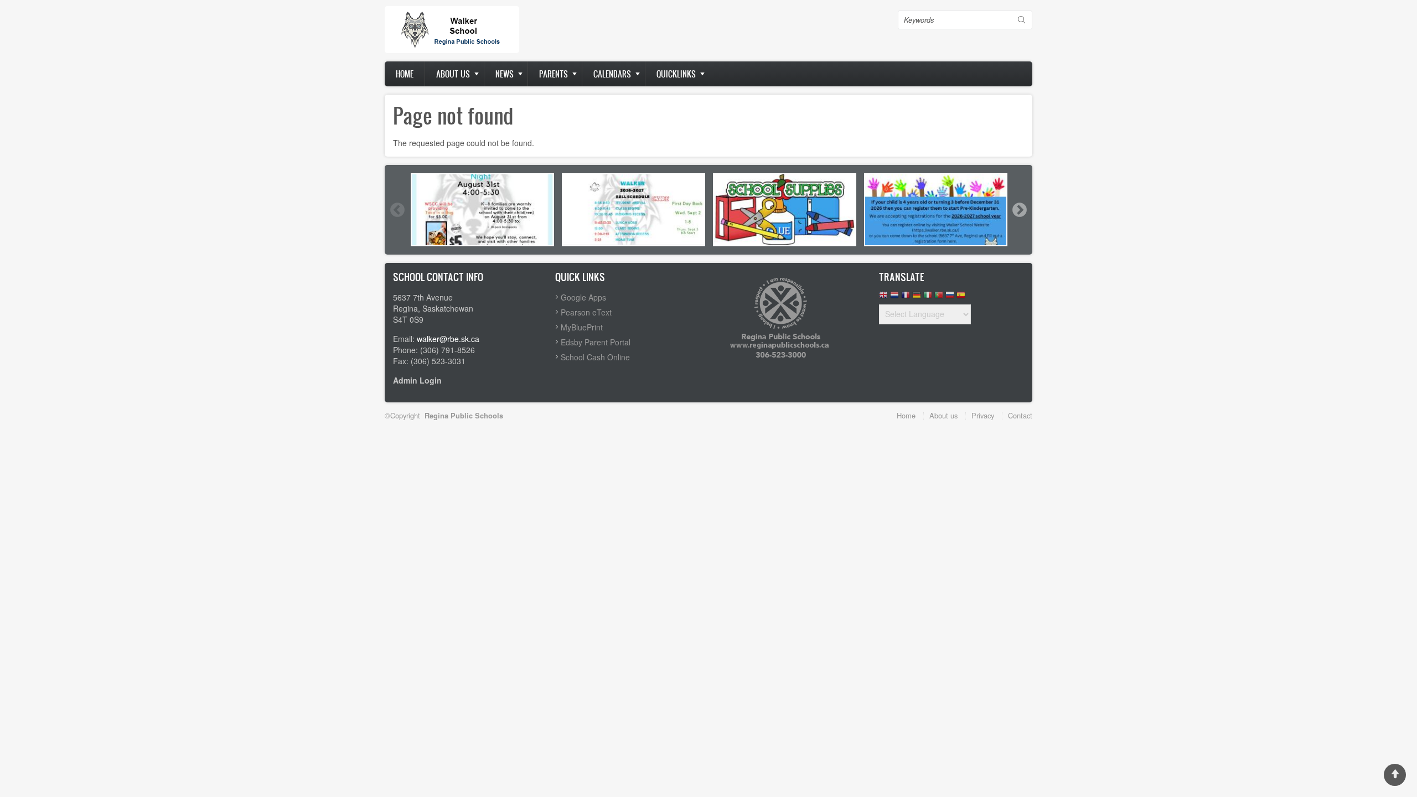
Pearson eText (586, 312)
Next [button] (1019, 210)
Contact (1020, 415)
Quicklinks (676, 74)
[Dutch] (894, 297)
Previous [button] (397, 210)
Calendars (612, 74)
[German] (916, 297)
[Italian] (927, 297)
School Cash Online (595, 357)
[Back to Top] (1395, 775)
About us (453, 74)
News (504, 74)
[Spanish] (960, 297)
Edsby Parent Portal (595, 342)
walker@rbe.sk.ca (448, 338)
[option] (482, 209)
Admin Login (417, 380)
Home (404, 74)
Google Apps (583, 297)
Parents (553, 74)
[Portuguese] (938, 297)
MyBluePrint (582, 327)
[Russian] (949, 297)
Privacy (982, 415)
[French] (905, 297)
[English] (883, 297)
